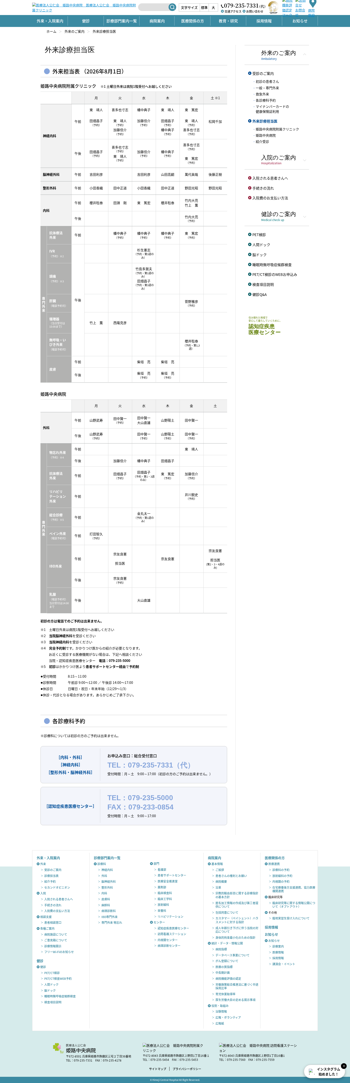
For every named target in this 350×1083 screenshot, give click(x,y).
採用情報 (264, 21)
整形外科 (107, 887)
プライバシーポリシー (187, 1069)
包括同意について (226, 912)
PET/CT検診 (52, 973)
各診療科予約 (266, 100)
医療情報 (278, 952)
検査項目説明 (263, 284)
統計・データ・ (227, 943)
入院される (270, 177)
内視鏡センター (168, 940)
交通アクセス (233, 11)
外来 (43, 864)
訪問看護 (172, 934)
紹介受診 (262, 141)
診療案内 (278, 946)
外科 (104, 876)
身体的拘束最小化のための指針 (235, 937)
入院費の (270, 197)
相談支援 (46, 917)
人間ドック (261, 244)
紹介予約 (50, 881)
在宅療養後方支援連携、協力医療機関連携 (293, 889)
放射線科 (163, 904)
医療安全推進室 (168, 881)
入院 (43, 893)
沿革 (218, 887)
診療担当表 (51, 876)
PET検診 (259, 234)
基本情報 (217, 864)
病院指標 (221, 949)
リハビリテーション (170, 916)
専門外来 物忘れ (111, 922)
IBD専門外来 (109, 917)
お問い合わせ (254, 11)
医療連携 (274, 864)
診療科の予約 (281, 870)
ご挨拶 (219, 870)
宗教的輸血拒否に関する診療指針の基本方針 (236, 895)
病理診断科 (108, 911)
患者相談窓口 (52, 922)
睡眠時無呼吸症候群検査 (272, 264)
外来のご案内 (75, 31)
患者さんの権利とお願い (231, 876)
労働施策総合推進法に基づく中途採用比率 (236, 986)
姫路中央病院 (266, 135)
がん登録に (226, 961)
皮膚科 (105, 899)
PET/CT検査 (58, 978)
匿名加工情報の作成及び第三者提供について (236, 905)
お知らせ (274, 941)
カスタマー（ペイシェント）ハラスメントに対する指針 (236, 920)
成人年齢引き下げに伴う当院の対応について (236, 930)
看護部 (162, 869)
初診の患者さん (267, 81)
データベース (232, 955)
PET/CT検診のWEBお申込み (274, 274)
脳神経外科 (108, 881)
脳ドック (259, 254)
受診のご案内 (263, 73)
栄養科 (162, 910)
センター (159, 922)
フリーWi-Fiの (59, 952)
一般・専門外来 (267, 87)
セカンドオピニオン (57, 887)
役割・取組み (220, 1006)
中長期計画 (222, 972)
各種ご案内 (47, 928)
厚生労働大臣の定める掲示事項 (235, 1000)
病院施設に (55, 934)
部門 (156, 863)
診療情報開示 (52, 946)
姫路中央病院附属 (277, 129)
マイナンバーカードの (272, 108)
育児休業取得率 (225, 994)
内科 (104, 893)
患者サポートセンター (172, 875)
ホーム (51, 31)
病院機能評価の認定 (228, 978)
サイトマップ (157, 1069)
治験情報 (221, 1011)
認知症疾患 (173, 928)
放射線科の (282, 876)
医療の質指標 (224, 967)
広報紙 (219, 1023)
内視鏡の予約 (281, 881)
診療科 (101, 864)
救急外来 (262, 94)
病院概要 (221, 881)
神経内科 (107, 870)
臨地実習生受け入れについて (291, 918)
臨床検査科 (165, 893)
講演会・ (283, 964)
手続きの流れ (263, 188)
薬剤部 (162, 887)
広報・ (228, 1017)
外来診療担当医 (264, 121)
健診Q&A (259, 294)
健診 (43, 967)
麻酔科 (105, 905)
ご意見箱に (55, 940)
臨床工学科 (165, 899)
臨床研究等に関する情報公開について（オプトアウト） (293, 905)
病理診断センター (169, 946)
